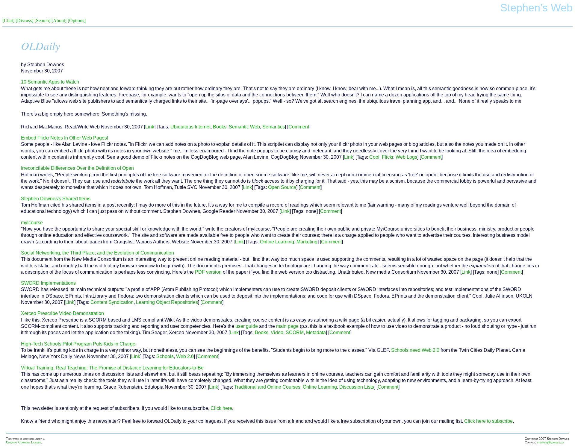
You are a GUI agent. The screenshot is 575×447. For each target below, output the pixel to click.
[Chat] (8, 20)
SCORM (295, 332)
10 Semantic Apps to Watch (50, 81)
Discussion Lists (356, 387)
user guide (246, 326)
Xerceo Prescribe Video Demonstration (62, 313)
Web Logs (406, 157)
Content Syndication (112, 302)
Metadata (316, 332)
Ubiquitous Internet (190, 126)
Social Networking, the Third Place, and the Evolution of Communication (97, 252)
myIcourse (32, 222)
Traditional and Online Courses (267, 387)
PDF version (208, 272)
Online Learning (277, 241)
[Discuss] (24, 20)
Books (219, 126)
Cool (374, 157)
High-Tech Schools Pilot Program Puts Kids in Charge (78, 343)
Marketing (306, 241)
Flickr (387, 157)
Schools (165, 356)
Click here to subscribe (488, 421)
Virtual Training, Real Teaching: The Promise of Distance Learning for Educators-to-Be (112, 367)
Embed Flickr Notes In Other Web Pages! (64, 137)
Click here (221, 408)
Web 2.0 (185, 356)
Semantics (273, 126)
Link (149, 126)
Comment (298, 126)
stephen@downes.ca (550, 442)
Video (277, 332)
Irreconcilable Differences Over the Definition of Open (77, 168)
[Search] (42, 20)
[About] (59, 20)
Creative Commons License (23, 442)
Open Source (282, 187)
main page (287, 326)
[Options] (77, 20)
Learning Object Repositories (167, 302)
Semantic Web (244, 126)
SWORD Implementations (48, 283)
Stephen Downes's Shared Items (55, 198)
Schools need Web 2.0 (415, 350)
